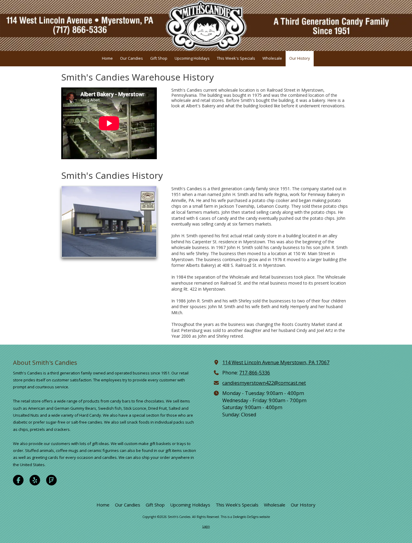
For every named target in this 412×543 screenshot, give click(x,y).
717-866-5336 (254, 372)
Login (206, 526)
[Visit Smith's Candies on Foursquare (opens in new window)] (51, 480)
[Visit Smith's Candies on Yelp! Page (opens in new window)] (35, 480)
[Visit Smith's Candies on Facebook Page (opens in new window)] (18, 480)
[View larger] (109, 221)
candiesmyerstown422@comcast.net (264, 383)
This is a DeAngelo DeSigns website (245, 517)
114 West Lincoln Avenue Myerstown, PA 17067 (275, 362)
